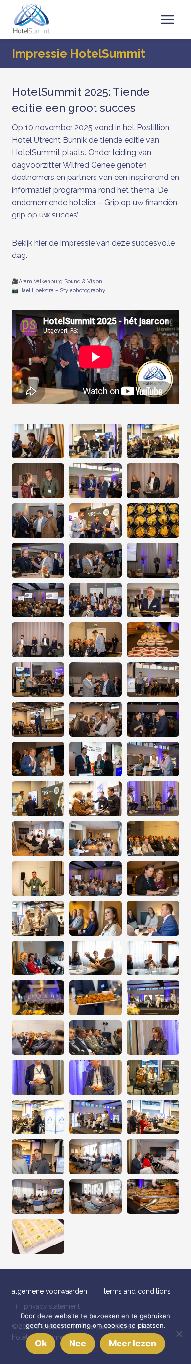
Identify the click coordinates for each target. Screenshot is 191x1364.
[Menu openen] (167, 19)
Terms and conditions (137, 1291)
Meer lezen (132, 1343)
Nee (77, 1343)
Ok (41, 1343)
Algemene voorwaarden (49, 1291)
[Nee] (179, 1334)
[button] (38, 441)
